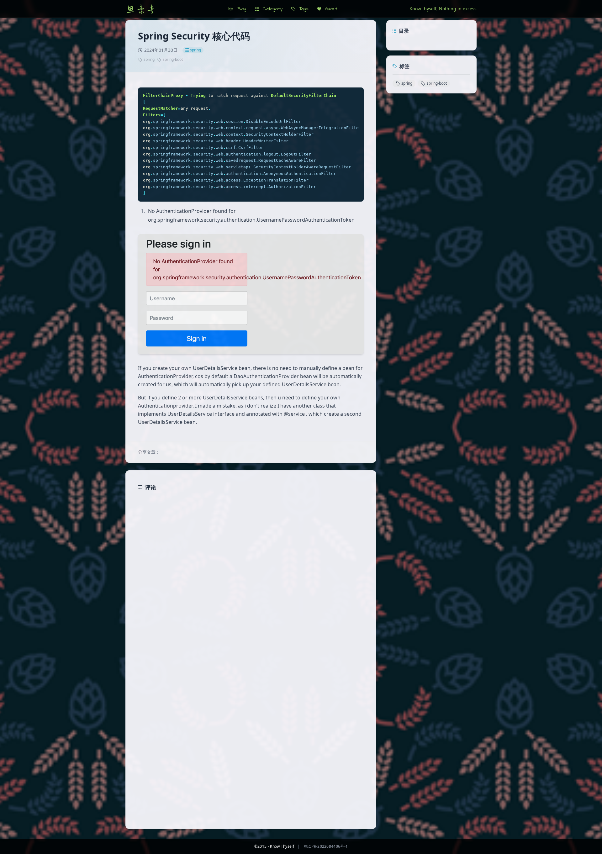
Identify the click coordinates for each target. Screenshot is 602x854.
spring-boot (173, 59)
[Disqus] (251, 577)
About (329, 9)
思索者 (140, 8)
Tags (302, 9)
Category (271, 9)
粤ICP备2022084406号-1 (326, 846)
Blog (240, 9)
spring (195, 50)
